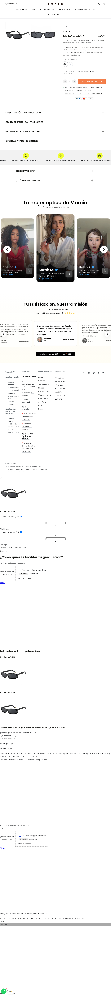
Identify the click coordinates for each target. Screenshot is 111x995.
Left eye (3, 545)
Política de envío (31, 469)
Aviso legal (43, 469)
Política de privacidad (33, 466)
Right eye (4, 529)
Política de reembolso (15, 466)
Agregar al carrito (92, 81)
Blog (40, 405)
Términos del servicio (15, 469)
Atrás (2, 583)
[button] (93, 3)
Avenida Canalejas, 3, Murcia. (27, 426)
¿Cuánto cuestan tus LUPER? (60, 395)
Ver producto (8, 275)
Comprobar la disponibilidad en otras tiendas (83, 93)
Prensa (41, 409)
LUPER (66, 31)
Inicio (65, 26)
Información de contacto (17, 472)
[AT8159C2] (71, 64)
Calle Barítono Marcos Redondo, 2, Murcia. (29, 416)
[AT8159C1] (65, 64)
